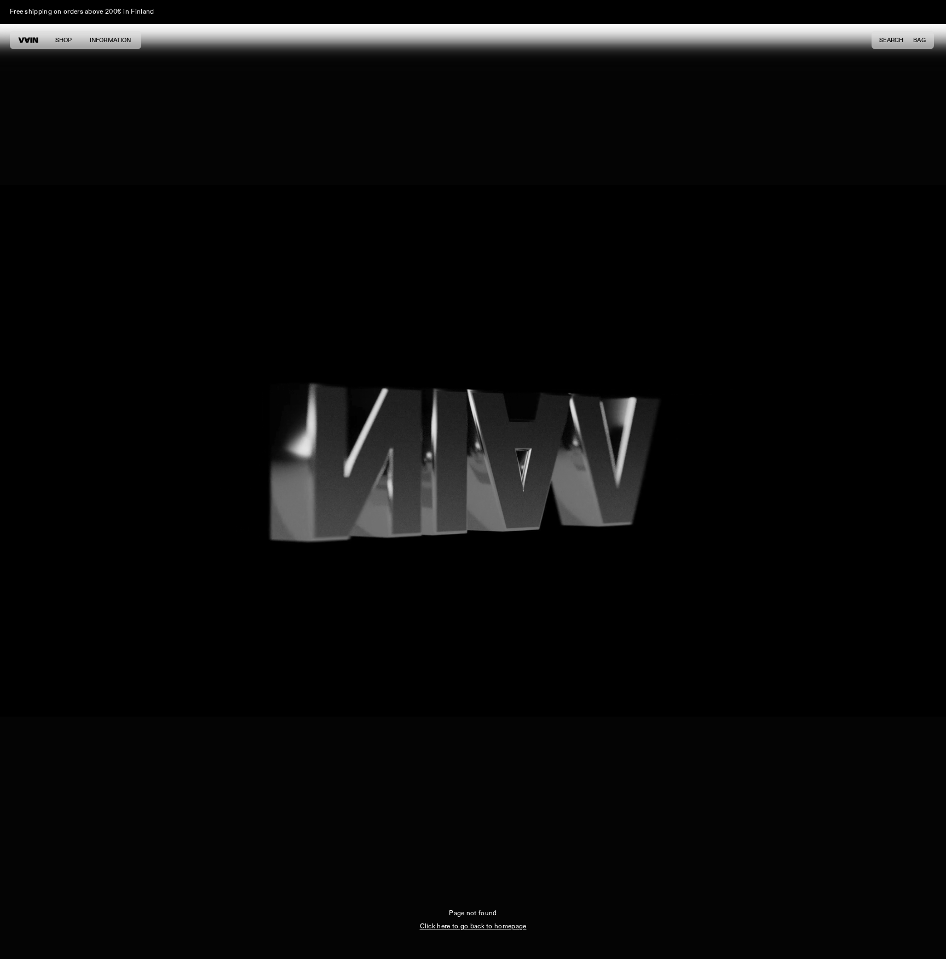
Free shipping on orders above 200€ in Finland (82, 11)
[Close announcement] (929, 12)
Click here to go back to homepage (473, 926)
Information (110, 40)
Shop (63, 40)
